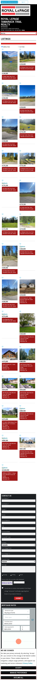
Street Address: (6, 520)
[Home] (15, 15)
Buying (5, 574)
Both (21, 574)
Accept (18, 668)
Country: (4, 542)
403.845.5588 (8, 30)
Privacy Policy (27, 663)
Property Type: (6, 559)
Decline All (18, 677)
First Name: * (5, 498)
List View (22, 47)
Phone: (4, 515)
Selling (13, 574)
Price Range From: (7, 548)
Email (23, 30)
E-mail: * (4, 509)
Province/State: (6, 531)
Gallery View (6, 47)
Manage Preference (18, 672)
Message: (4, 564)
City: (3, 526)
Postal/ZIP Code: (6, 537)
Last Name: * (5, 504)
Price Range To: (6, 553)
